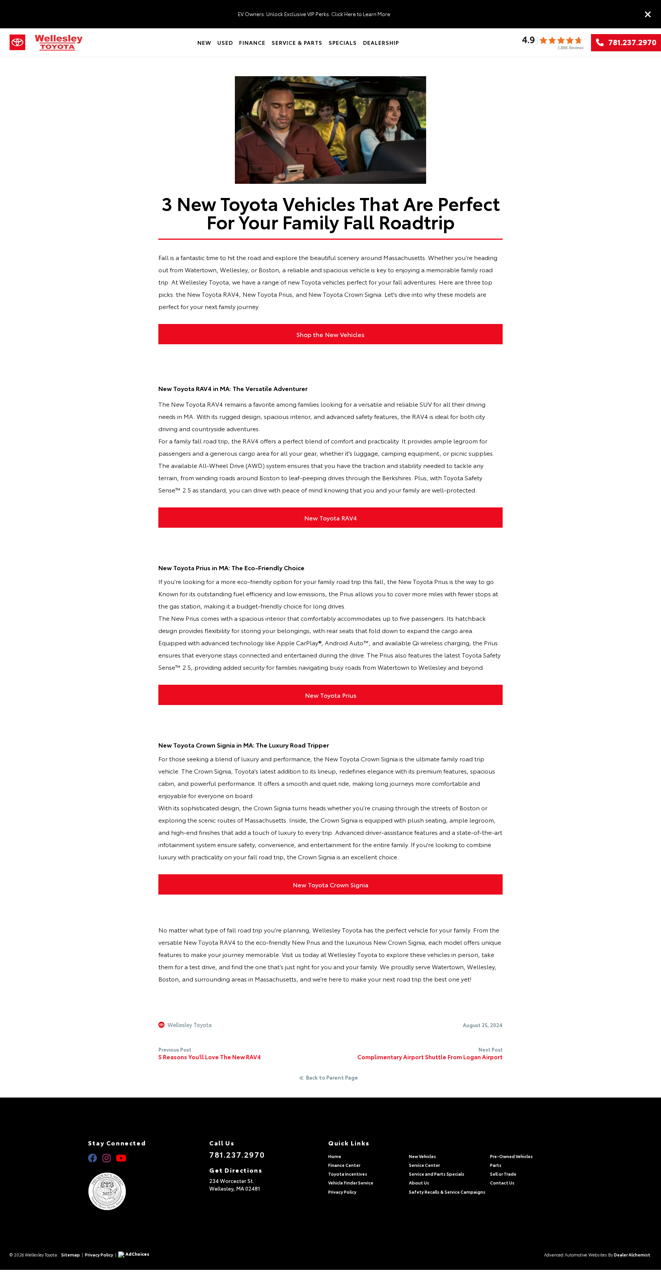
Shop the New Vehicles (330, 334)
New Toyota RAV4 (330, 517)
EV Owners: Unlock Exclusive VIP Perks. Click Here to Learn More (314, 13)
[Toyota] (17, 42)
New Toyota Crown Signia (330, 884)
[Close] (648, 14)
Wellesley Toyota (190, 1025)
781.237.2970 (630, 42)
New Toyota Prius (331, 694)
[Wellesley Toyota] (59, 43)
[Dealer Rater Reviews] (552, 42)
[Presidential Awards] (117, 1191)
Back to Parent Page (332, 1077)
